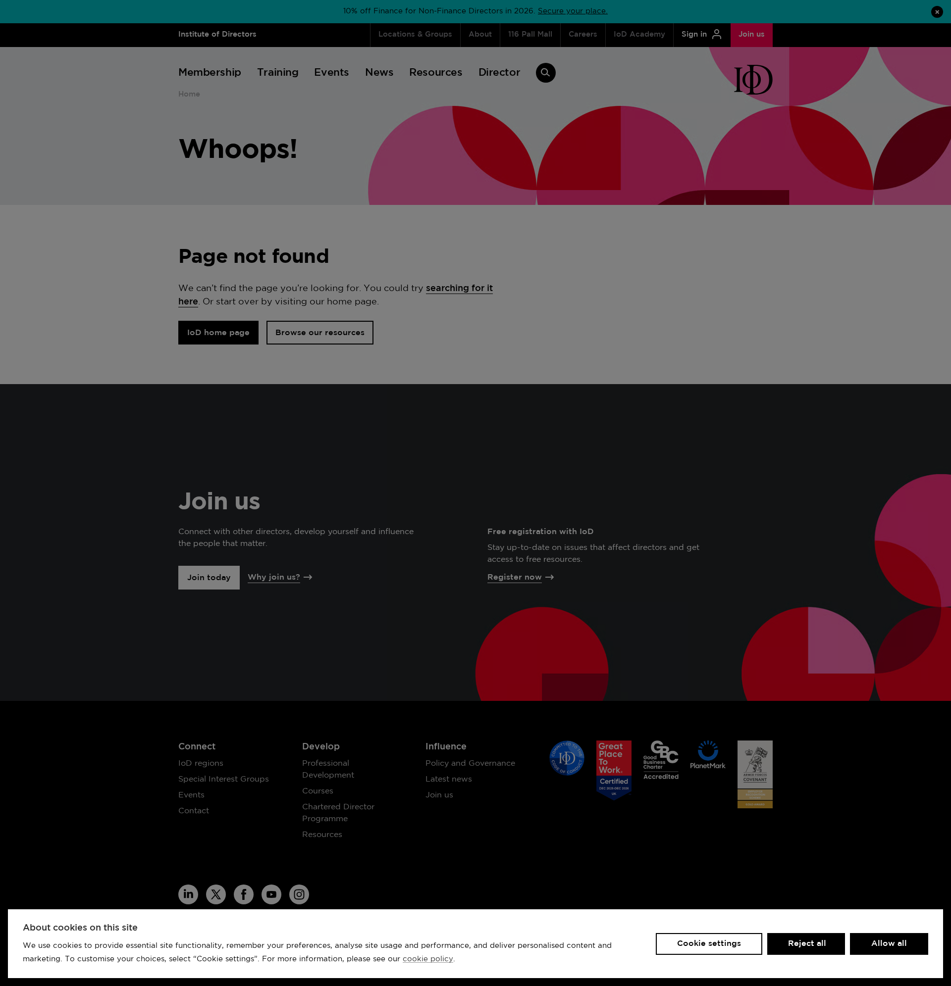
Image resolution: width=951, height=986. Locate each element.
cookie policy (428, 959)
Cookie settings (709, 943)
